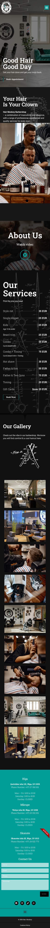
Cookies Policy (25, 925)
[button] (46, 7)
